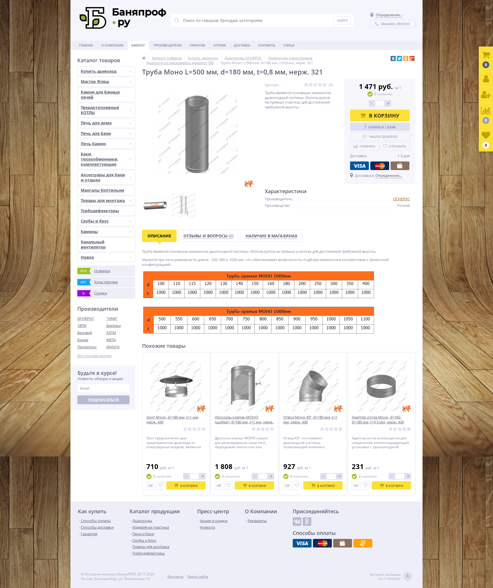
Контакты (266, 45)
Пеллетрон (86, 346)
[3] (315, 85)
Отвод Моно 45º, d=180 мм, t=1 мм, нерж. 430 (310, 420)
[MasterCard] (379, 165)
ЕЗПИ (111, 332)
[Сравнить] (150, 485)
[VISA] (359, 165)
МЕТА (111, 339)
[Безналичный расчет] (362, 543)
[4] (320, 85)
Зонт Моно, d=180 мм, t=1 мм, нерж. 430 (172, 420)
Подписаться (103, 400)
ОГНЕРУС (85, 318)
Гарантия (197, 45)
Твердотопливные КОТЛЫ (100, 110)
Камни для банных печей (100, 94)
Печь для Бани (96, 133)
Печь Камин (93, 143)
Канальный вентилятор (93, 244)
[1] (306, 85)
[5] (324, 85)
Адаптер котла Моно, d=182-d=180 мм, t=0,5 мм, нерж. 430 (378, 420)
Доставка (242, 45)
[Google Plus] (412, 58)
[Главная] (144, 57)
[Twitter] (399, 58)
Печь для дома (96, 123)
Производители (167, 45)
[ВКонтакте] (393, 58)
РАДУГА (113, 346)
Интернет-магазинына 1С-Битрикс (389, 577)
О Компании (112, 45)
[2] (310, 85)
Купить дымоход (98, 71)
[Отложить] (160, 485)
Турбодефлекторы (100, 210)
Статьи (288, 45)
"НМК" (112, 318)
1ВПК (81, 325)
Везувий (84, 332)
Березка (113, 325)
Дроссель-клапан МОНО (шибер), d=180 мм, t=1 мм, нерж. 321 (244, 422)
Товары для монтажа (103, 200)
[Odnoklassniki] (307, 521)
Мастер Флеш (95, 81)
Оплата (219, 45)
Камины (89, 231)
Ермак (82, 339)
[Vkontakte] (297, 521)
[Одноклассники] (405, 58)
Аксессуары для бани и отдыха (103, 177)
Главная (86, 45)
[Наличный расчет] (400, 165)
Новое (87, 257)
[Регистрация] (486, 95)
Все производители (94, 355)
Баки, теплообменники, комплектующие (99, 159)
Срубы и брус (95, 221)
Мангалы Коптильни (102, 190)
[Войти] (486, 79)
